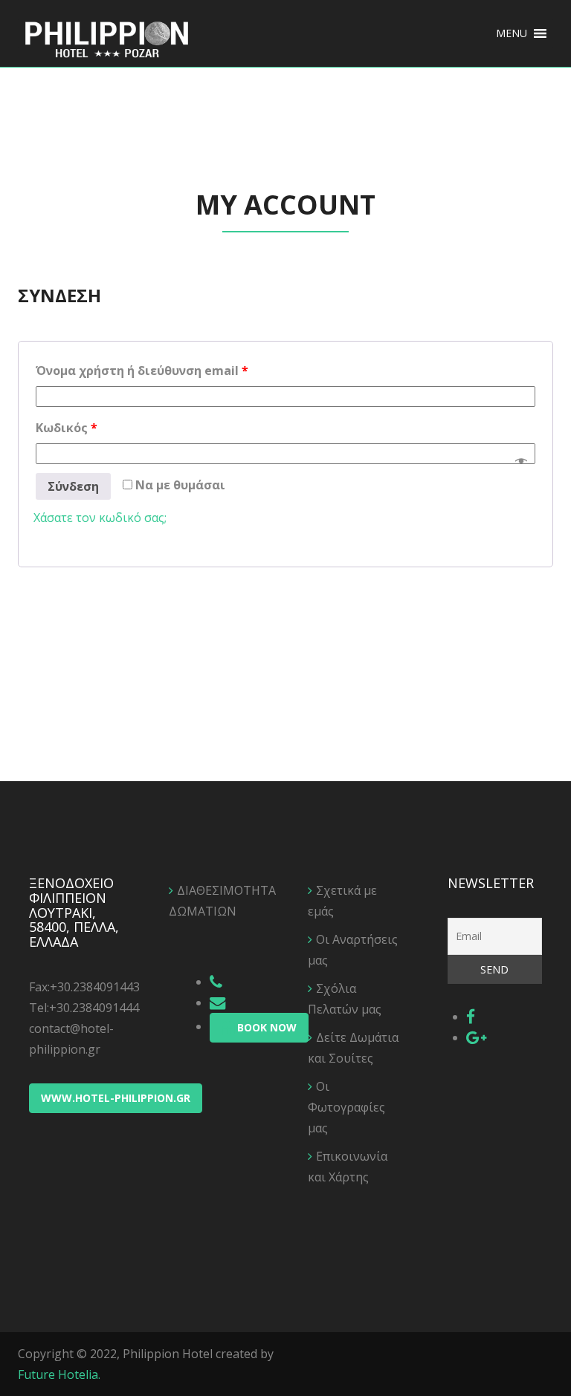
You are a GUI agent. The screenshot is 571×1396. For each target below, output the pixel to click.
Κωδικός (66, 428)
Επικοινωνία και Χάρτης (347, 1166)
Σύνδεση (73, 486)
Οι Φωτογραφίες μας (346, 1107)
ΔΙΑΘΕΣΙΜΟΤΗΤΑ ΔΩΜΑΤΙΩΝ (216, 900)
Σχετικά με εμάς (342, 900)
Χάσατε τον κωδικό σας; (100, 517)
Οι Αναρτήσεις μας (353, 949)
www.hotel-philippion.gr (115, 1098)
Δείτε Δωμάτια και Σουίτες (353, 1047)
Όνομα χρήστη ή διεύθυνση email (142, 370)
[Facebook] (470, 1016)
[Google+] (476, 1037)
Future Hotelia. (59, 1374)
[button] (511, 33)
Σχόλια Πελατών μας (344, 998)
